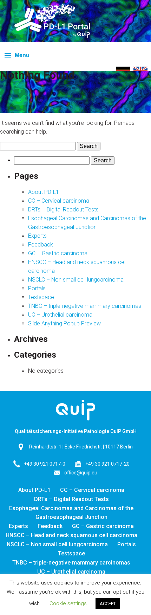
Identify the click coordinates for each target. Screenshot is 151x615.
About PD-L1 (43, 192)
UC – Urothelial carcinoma (60, 314)
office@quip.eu (80, 472)
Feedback (40, 244)
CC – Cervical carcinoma (58, 200)
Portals (37, 288)
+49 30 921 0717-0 (44, 464)
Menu (22, 55)
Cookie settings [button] (68, 603)
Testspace (41, 297)
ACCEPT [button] (108, 603)
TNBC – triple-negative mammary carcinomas (84, 306)
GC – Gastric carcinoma (57, 253)
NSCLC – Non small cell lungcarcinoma (76, 279)
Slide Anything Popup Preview (64, 323)
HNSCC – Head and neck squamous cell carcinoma (71, 535)
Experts (37, 235)
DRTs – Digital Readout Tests (63, 209)
